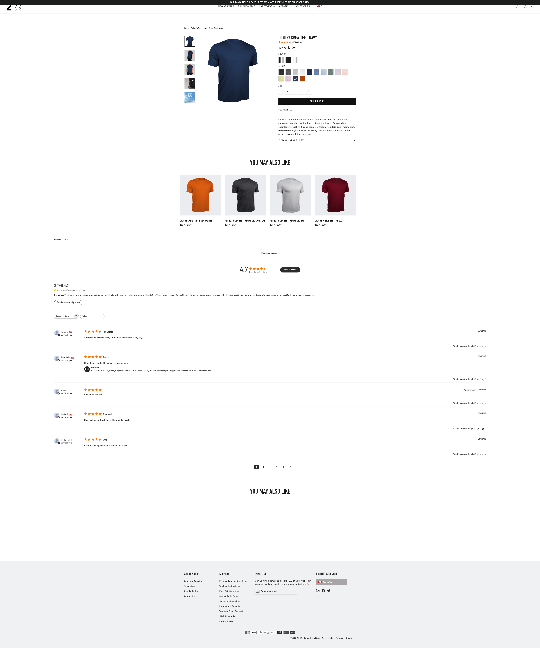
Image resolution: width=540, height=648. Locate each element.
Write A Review (290, 270)
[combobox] (92, 316)
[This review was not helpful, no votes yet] (483, 346)
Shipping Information (229, 601)
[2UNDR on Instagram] (318, 591)
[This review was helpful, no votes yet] (478, 346)
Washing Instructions (229, 586)
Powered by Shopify (344, 638)
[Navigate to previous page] (249, 467)
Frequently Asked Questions (233, 581)
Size (280, 86)
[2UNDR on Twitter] (328, 591)
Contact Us (189, 596)
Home (186, 28)
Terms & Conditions (312, 638)
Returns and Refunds (229, 606)
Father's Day (196, 28)
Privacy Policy (327, 638)
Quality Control (191, 591)
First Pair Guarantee (229, 591)
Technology (189, 586)
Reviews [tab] (57, 240)
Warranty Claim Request (231, 611)
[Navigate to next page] (290, 467)
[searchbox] (64, 316)
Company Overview (193, 581)
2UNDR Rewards (227, 616)
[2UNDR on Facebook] (323, 591)
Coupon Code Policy (228, 596)
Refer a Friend (226, 622)
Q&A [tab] (66, 240)
